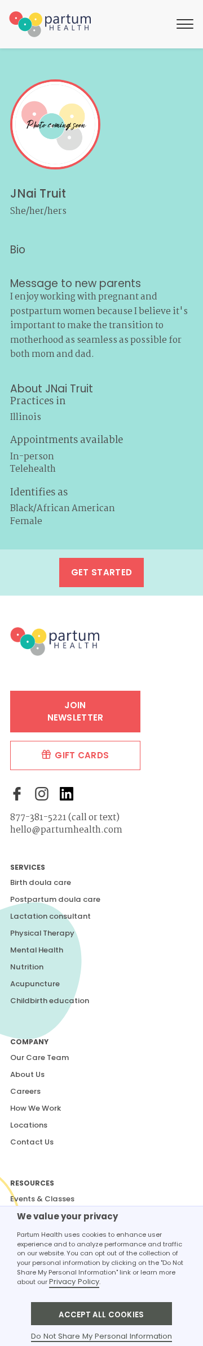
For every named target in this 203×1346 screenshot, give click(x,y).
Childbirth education (49, 1000)
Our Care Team (39, 1057)
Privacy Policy (74, 1281)
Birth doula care (40, 882)
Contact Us (32, 1142)
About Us (27, 1074)
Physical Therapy (42, 933)
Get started (101, 572)
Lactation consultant (50, 916)
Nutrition (26, 967)
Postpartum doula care (55, 899)
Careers (25, 1091)
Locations (28, 1125)
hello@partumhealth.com (66, 830)
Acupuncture (35, 983)
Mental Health (36, 950)
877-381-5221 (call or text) (65, 818)
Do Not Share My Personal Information (101, 1336)
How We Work (35, 1108)
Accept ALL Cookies (101, 1314)
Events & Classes (42, 1198)
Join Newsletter (75, 711)
